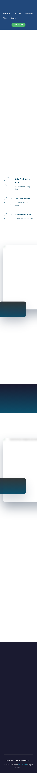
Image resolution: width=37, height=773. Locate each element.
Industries (29, 13)
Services (17, 13)
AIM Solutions (22, 765)
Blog (5, 18)
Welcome (6, 13)
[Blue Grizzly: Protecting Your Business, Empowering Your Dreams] (8, 5)
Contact (14, 18)
